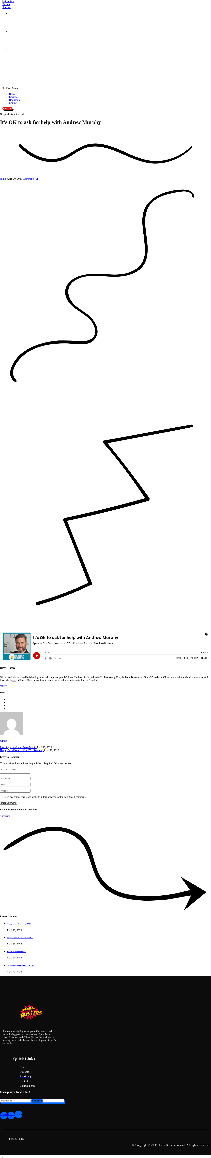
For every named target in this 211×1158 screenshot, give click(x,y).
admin (3, 178)
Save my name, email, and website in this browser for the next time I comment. (45, 797)
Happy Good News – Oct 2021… (20, 938)
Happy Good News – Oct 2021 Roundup (22, 750)
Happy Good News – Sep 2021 (19, 924)
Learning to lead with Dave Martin (18, 747)
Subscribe (37, 1100)
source (3, 685)
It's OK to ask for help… (16, 952)
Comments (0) (30, 178)
